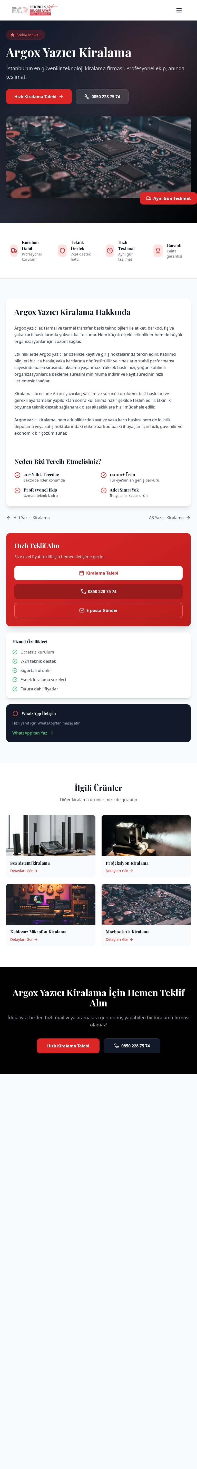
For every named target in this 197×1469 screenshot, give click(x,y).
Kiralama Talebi (102, 573)
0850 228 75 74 (106, 96)
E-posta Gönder (102, 610)
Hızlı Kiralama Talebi (35, 96)
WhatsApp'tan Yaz (29, 733)
